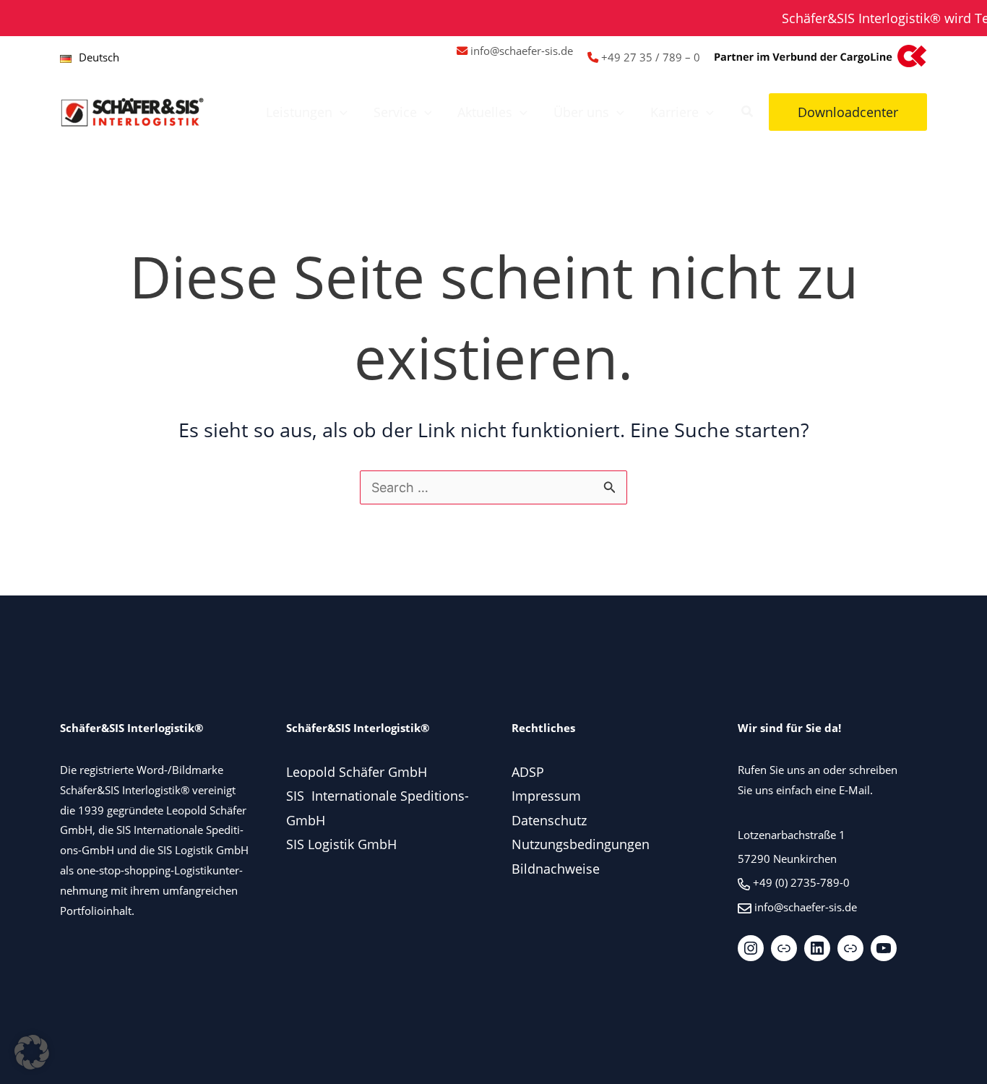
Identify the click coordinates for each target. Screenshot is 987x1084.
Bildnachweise (556, 868)
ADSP (528, 771)
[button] (340, 112)
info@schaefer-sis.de (521, 50)
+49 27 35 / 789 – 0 (650, 57)
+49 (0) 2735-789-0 (801, 882)
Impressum (546, 795)
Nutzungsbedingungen (581, 844)
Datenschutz (549, 820)
